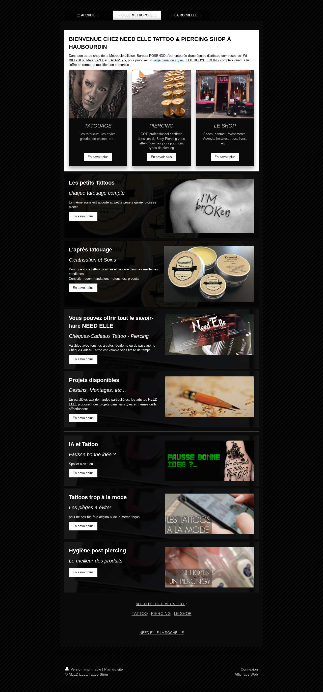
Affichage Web (246, 674)
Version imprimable (86, 669)
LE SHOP (183, 613)
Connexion (249, 669)
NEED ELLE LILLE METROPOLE (160, 604)
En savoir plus (98, 157)
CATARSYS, (118, 60)
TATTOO (140, 613)
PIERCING (161, 613)
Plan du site (113, 669)
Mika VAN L (95, 60)
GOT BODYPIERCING (202, 60)
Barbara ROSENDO (151, 56)
